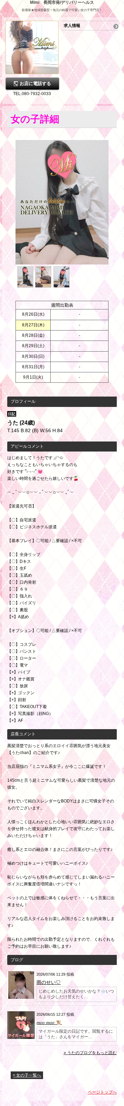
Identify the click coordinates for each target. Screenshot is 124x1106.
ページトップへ (102, 1092)
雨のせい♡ (49, 982)
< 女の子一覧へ (27, 1075)
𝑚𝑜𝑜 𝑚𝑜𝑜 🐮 (49, 1022)
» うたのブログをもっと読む (90, 1052)
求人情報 (72, 25)
